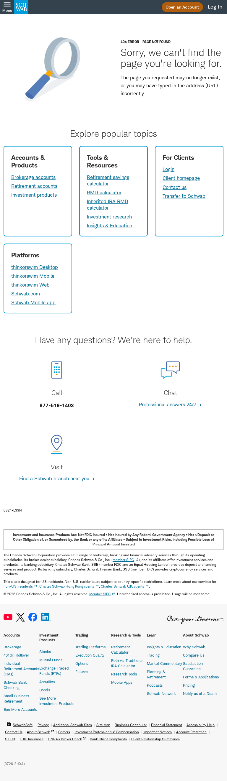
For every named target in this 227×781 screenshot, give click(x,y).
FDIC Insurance (31, 739)
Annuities (47, 681)
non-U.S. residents (18, 586)
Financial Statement (166, 725)
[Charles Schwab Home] (21, 7)
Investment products (34, 195)
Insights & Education (109, 225)
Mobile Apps (121, 682)
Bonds (44, 690)
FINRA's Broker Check (65, 739)
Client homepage (181, 178)
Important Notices (157, 732)
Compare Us (193, 655)
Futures (81, 671)
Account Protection (191, 732)
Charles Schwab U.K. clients (122, 586)
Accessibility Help (201, 725)
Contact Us (13, 732)
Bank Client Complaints (108, 739)
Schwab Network (161, 693)
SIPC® (10, 739)
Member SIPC (100, 594)
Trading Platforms (90, 646)
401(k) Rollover (16, 655)
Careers (64, 732)
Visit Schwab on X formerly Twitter (20, 617)
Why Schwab (194, 646)
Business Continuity (131, 725)
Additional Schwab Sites (72, 725)
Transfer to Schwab (184, 196)
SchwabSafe (23, 725)
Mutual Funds (50, 659)
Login (168, 169)
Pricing (189, 685)
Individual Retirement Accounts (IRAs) (21, 668)
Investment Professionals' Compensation (106, 732)
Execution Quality (89, 655)
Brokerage (12, 646)
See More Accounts (20, 709)
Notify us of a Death (200, 693)
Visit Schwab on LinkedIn (46, 617)
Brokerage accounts (33, 177)
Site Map (103, 725)
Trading (153, 655)
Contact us (175, 187)
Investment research (109, 217)
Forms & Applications (201, 677)
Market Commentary (164, 663)
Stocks (45, 651)
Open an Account (182, 6)
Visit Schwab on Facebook (32, 617)
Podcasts (155, 685)
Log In (215, 7)
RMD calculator (104, 192)
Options (81, 663)
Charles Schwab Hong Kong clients (66, 586)
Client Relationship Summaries (155, 739)
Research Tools (124, 674)
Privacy (43, 725)
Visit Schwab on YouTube (8, 617)
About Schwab (38, 732)
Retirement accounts (34, 186)
